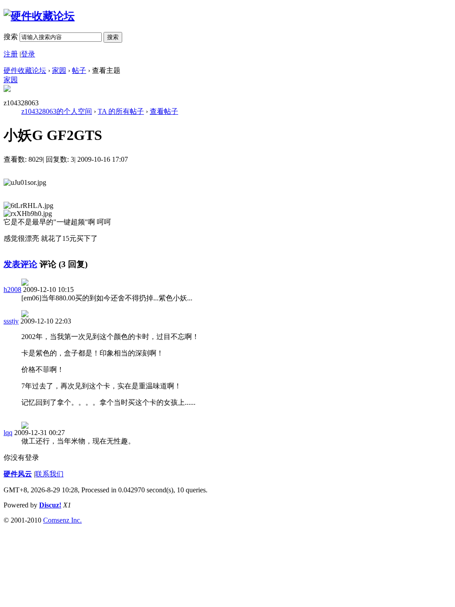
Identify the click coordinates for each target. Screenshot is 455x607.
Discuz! (50, 505)
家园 (59, 70)
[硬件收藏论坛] (39, 16)
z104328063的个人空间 (56, 111)
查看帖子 (164, 111)
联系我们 (49, 474)
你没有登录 (21, 457)
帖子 (79, 70)
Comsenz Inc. (62, 520)
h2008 (12, 289)
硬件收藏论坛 (25, 70)
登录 (28, 54)
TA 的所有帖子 (121, 111)
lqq (8, 432)
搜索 (11, 36)
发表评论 (20, 264)
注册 (11, 54)
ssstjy (11, 321)
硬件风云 (18, 474)
